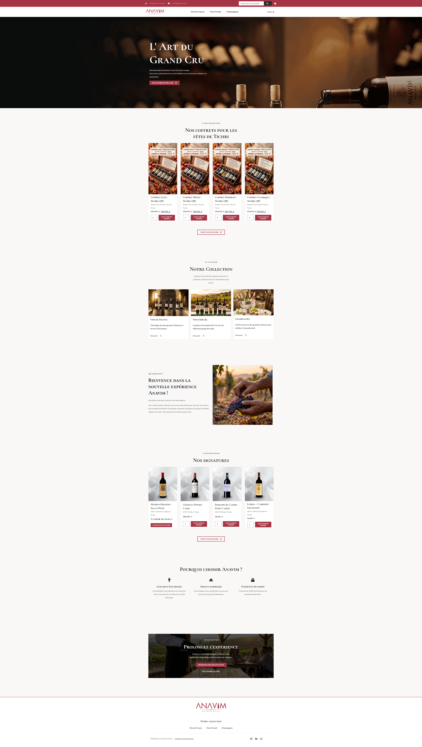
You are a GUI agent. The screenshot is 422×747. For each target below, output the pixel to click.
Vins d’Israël (215, 12)
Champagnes (232, 12)
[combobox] (251, 3)
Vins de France (197, 12)
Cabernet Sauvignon (163, 512)
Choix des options (161, 525)
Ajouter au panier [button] (166, 218)
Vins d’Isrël (225, 204)
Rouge (153, 204)
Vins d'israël (200, 319)
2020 (184, 512)
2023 (152, 512)
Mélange (223, 512)
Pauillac (190, 512)
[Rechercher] (268, 3)
